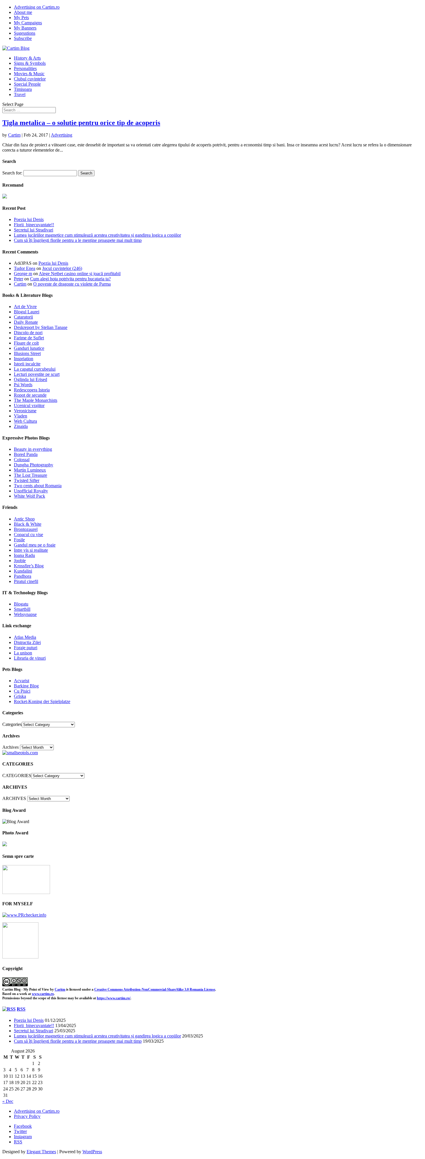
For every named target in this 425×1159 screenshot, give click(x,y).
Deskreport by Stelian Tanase (40, 327)
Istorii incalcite (27, 363)
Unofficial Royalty (31, 490)
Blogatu (21, 603)
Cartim (14, 135)
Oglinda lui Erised (30, 379)
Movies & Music (29, 73)
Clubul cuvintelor (30, 78)
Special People (27, 84)
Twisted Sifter (26, 480)
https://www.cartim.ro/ (113, 998)
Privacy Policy (27, 1116)
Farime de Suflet (29, 337)
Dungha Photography (33, 464)
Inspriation (23, 358)
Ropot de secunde (30, 395)
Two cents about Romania (38, 485)
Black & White (27, 524)
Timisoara (23, 89)
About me (23, 12)
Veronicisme (25, 410)
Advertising (61, 135)
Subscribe (23, 38)
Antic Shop (24, 518)
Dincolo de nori (28, 332)
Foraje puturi (25, 647)
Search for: (12, 172)
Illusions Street (27, 353)
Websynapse (25, 614)
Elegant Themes (41, 1151)
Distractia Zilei (27, 642)
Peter (18, 278)
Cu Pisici (22, 691)
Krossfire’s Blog (29, 565)
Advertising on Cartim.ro (37, 7)
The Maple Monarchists (35, 400)
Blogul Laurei (26, 311)
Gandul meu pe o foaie (35, 544)
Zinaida (21, 426)
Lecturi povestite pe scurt (37, 374)
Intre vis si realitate (31, 550)
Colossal (21, 459)
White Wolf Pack (29, 496)
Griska (20, 696)
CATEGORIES (16, 775)
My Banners (25, 27)
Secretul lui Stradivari (33, 229)
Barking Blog (26, 685)
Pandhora (22, 576)
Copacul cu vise (28, 534)
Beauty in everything (33, 449)
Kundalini (23, 571)
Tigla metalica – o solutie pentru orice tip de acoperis (81, 122)
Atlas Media (25, 637)
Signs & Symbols (30, 63)
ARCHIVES (14, 798)
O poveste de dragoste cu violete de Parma (72, 284)
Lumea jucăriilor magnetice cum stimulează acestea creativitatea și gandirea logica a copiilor (97, 235)
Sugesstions (24, 33)
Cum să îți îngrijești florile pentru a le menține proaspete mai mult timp (78, 240)
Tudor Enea (24, 268)
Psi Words (23, 384)
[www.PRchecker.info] (24, 915)
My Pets (21, 17)
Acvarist (21, 680)
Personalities (25, 68)
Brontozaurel (26, 529)
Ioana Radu (24, 555)
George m (23, 273)
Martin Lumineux (30, 470)
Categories (12, 724)
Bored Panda (26, 454)
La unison (23, 652)
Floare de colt (26, 343)
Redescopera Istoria (32, 389)
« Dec (7, 1101)
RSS (21, 1009)
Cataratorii (23, 316)
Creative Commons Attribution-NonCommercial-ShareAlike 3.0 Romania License (154, 989)
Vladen (20, 415)
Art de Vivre (25, 306)
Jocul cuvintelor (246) (62, 268)
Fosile (19, 539)
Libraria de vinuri (30, 658)
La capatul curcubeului (35, 369)
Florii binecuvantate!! (34, 224)
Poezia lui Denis (29, 219)
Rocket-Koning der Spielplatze (42, 701)
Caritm (60, 989)
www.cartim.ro (43, 994)
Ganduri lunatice (29, 348)
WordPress (92, 1151)
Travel (19, 94)
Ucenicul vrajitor (29, 405)
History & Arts (27, 58)
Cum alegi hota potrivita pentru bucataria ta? (70, 278)
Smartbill (22, 609)
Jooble (20, 560)
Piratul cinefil (26, 581)
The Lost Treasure (30, 475)
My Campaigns (28, 22)
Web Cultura (25, 421)
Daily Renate (26, 322)
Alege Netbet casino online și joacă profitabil (80, 273)
